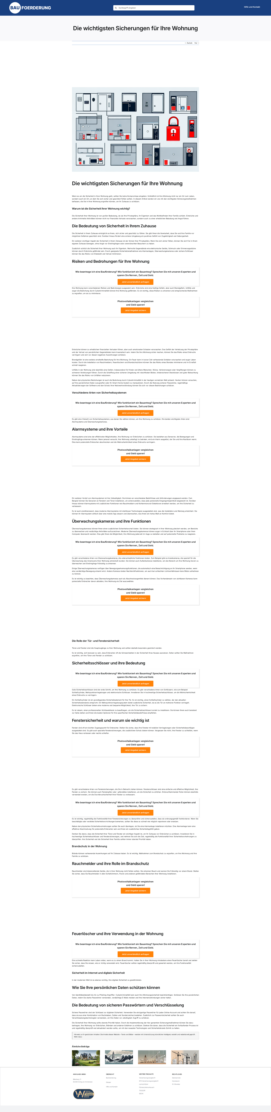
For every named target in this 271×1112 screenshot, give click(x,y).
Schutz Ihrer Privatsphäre (139, 241)
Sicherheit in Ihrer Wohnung (97, 196)
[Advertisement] (135, 66)
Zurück (189, 43)
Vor (195, 43)
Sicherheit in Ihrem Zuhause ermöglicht (91, 233)
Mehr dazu (78, 1037)
